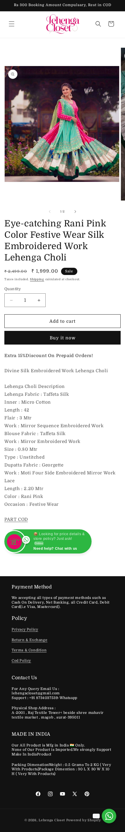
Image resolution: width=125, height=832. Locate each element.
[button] (11, 23)
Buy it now (63, 337)
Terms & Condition (29, 650)
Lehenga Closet (52, 820)
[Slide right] (75, 211)
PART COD (16, 519)
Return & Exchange (29, 640)
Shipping (37, 279)
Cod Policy (21, 661)
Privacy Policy (25, 629)
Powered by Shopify (83, 820)
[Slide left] (49, 211)
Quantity (12, 289)
